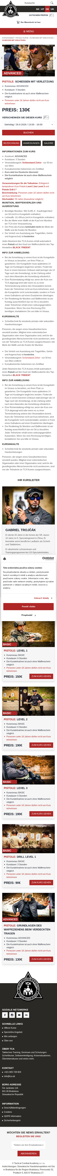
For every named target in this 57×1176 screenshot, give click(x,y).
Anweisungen (31, 143)
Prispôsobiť (26, 615)
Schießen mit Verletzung (41, 38)
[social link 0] (5, 1015)
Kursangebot (8, 38)
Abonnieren (28, 1153)
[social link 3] (26, 1015)
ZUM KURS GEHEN (41, 676)
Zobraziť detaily (41, 598)
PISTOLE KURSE (22, 38)
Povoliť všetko (28, 606)
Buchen (28, 132)
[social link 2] (19, 1015)
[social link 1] (12, 1015)
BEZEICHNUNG (11, 143)
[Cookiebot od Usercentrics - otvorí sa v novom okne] (42, 558)
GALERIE (48, 143)
